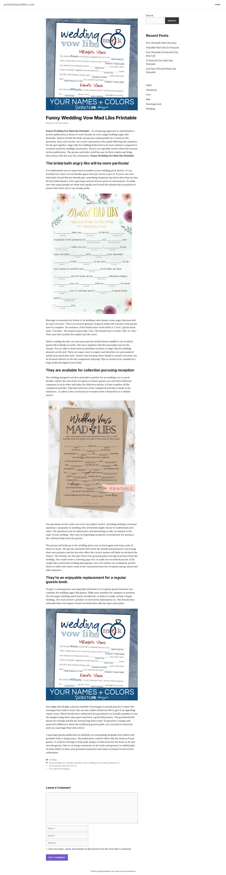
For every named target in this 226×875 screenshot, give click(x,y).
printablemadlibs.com (19, 4)
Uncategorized (153, 104)
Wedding (53, 760)
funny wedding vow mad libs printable (65, 763)
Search (149, 15)
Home (217, 4)
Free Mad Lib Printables (59, 769)
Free (148, 94)
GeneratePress (129, 871)
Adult (149, 85)
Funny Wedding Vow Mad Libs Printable (67, 131)
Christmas (151, 90)
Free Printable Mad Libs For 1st (62, 766)
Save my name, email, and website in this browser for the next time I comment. (90, 849)
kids (148, 99)
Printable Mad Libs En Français (162, 47)
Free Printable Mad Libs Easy (161, 42)
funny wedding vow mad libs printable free (101, 763)
